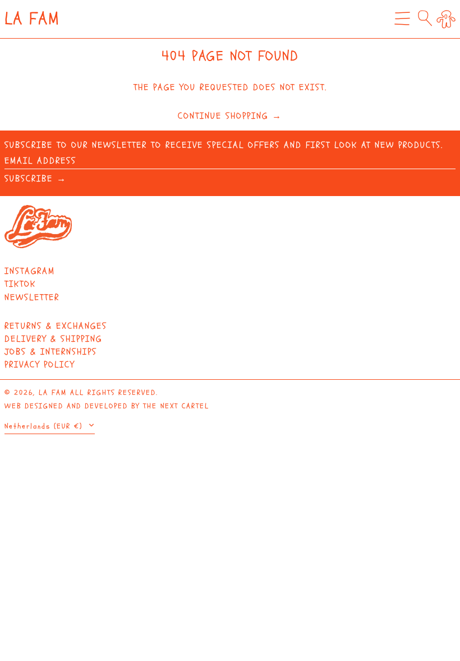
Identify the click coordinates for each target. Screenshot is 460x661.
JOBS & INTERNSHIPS (50, 352)
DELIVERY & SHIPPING (53, 339)
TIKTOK (20, 284)
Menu (402, 27)
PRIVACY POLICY (39, 365)
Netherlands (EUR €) (45, 426)
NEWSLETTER (31, 297)
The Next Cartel (176, 406)
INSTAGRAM (29, 271)
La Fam (32, 18)
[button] (425, 18)
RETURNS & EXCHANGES (55, 326)
